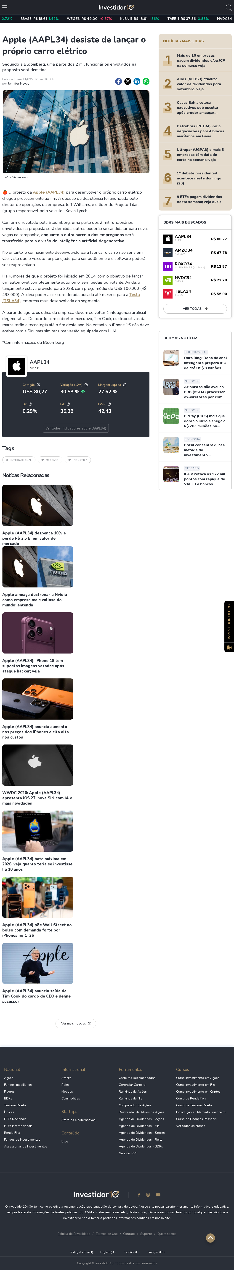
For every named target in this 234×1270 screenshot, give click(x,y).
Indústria (80, 460)
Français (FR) (156, 1252)
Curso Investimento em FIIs (195, 1085)
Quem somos (166, 1234)
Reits (65, 1085)
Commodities (70, 1098)
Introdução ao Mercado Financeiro (201, 1112)
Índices (9, 1112)
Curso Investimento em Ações (197, 1078)
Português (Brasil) (81, 1252)
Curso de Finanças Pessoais (196, 1119)
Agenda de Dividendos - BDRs (141, 1146)
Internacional (21, 460)
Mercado (52, 460)
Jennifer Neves (18, 83)
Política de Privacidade (74, 1234)
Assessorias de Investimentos (25, 1146)
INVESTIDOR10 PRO (229, 621)
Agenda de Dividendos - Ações (141, 1119)
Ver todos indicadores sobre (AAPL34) (75, 428)
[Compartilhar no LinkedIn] (136, 81)
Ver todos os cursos (190, 1126)
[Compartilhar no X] (127, 81)
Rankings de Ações (133, 1091)
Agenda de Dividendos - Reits (140, 1139)
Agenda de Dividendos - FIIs (139, 1126)
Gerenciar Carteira (132, 1085)
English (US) (108, 1252)
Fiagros (9, 1091)
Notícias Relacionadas (25, 475)
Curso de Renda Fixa (191, 1098)
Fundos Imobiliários (18, 1085)
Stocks (66, 1078)
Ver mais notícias (73, 1023)
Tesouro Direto (15, 1105)
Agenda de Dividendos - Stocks (142, 1133)
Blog (64, 1141)
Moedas (67, 1091)
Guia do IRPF (128, 1153)
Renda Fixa (12, 1133)
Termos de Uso (107, 1234)
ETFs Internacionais (18, 1126)
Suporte (146, 1234)
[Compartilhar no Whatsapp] (146, 81)
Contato (129, 1234)
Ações (8, 1078)
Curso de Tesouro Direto (194, 1105)
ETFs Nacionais (15, 1119)
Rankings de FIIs (130, 1098)
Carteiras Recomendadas (137, 1078)
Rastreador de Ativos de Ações (141, 1112)
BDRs (8, 1098)
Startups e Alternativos (78, 1120)
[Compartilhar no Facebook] (118, 81)
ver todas (192, 309)
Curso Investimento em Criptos (198, 1091)
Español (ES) (132, 1252)
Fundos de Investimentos (22, 1139)
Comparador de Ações (135, 1105)
